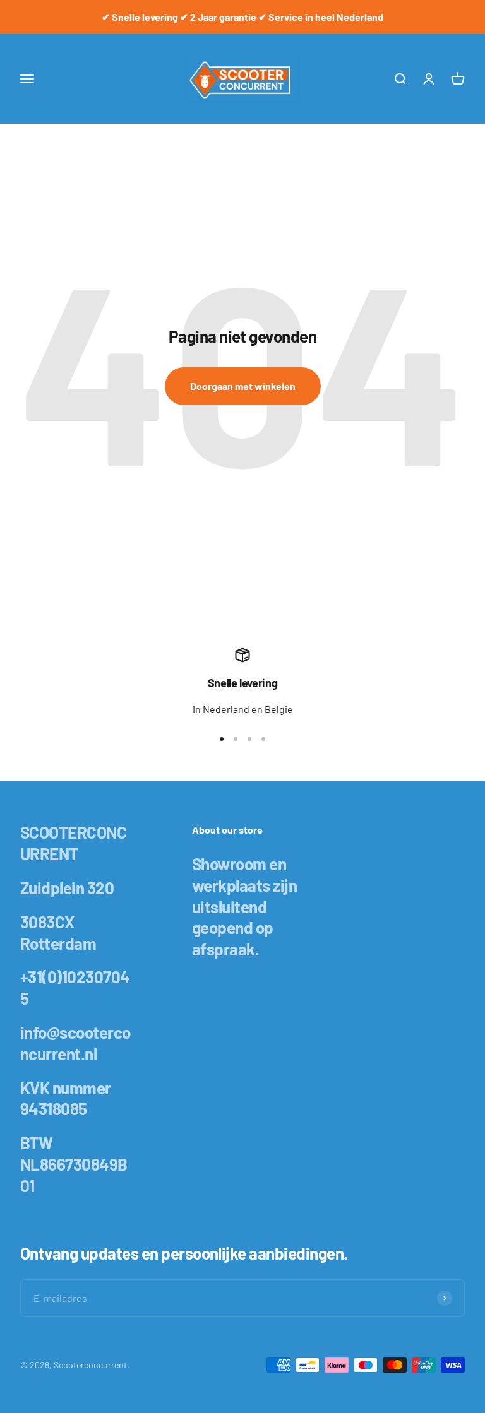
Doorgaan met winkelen (243, 386)
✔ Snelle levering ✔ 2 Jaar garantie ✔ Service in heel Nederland (242, 17)
